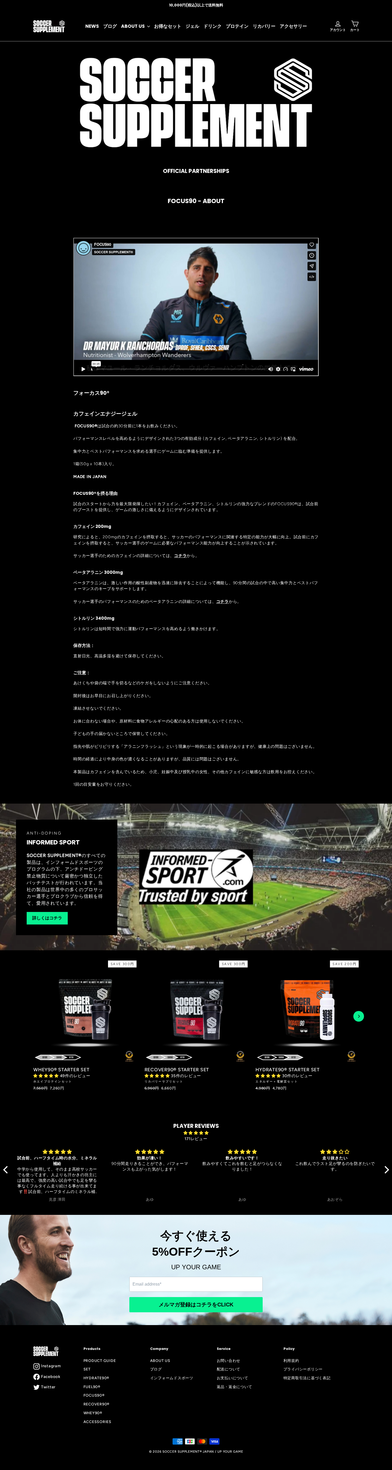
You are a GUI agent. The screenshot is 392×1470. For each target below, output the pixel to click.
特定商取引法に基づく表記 (307, 1378)
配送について (229, 1369)
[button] (46, 1075)
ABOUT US (133, 26)
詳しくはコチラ (47, 918)
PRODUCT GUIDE (99, 1360)
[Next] (358, 1016)
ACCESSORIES (97, 1422)
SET (87, 1369)
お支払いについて (232, 1378)
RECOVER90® (96, 1404)
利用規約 (291, 1360)
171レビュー (196, 1138)
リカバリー (264, 26)
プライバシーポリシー (303, 1369)
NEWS (92, 26)
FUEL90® (92, 1387)
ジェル (192, 26)
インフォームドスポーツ (171, 1378)
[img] (196, 1133)
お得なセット (167, 26)
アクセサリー (293, 26)
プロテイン (237, 26)
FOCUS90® (94, 1395)
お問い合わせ (229, 1360)
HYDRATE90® (96, 1378)
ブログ (110, 26)
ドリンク (212, 26)
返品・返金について (234, 1387)
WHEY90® (92, 1413)
